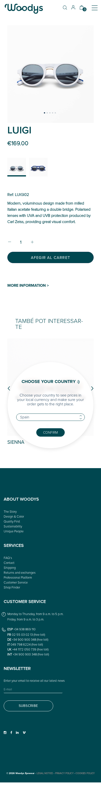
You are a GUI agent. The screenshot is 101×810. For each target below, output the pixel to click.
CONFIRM (50, 432)
